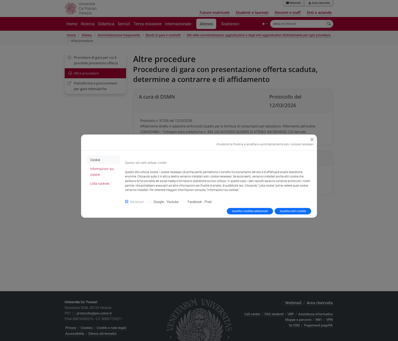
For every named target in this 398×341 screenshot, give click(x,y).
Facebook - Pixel (200, 202)
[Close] (312, 139)
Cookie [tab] (95, 160)
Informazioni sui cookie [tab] (102, 171)
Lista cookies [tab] (99, 184)
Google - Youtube (165, 202)
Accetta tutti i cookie (293, 211)
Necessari (137, 202)
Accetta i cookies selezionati (250, 211)
